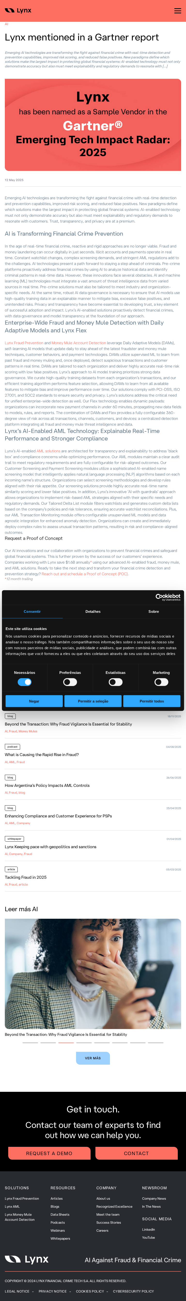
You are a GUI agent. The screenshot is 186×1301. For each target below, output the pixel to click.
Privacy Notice (53, 1291)
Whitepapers (60, 1238)
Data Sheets (60, 1214)
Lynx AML (12, 1206)
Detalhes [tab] (93, 611)
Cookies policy (90, 1291)
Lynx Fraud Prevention (24, 343)
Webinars (58, 1230)
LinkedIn (148, 1229)
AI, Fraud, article (16, 884)
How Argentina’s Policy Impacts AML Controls (47, 785)
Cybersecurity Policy (133, 1291)
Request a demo (49, 1153)
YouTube (148, 1237)
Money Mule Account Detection (79, 343)
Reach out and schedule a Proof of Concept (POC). (85, 574)
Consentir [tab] (32, 611)
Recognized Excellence (114, 1206)
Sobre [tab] (153, 611)
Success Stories (108, 1222)
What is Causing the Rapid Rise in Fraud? (42, 754)
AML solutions (49, 451)
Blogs (55, 1206)
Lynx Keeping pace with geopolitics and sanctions (50, 846)
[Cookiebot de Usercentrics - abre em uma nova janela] (159, 597)
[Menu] (177, 11)
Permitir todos (152, 701)
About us (103, 1198)
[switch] (70, 682)
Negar (34, 701)
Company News (154, 1198)
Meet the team (107, 1214)
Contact (136, 1153)
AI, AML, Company (17, 823)
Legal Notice (17, 1291)
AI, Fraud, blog (15, 792)
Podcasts (58, 1222)
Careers (102, 1230)
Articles (57, 1198)
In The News (151, 1206)
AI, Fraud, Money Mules (21, 731)
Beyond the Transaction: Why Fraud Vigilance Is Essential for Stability (68, 724)
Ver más (93, 1058)
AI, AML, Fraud (15, 762)
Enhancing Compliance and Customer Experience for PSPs (58, 816)
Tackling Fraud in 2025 (25, 877)
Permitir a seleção (93, 701)
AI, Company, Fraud (18, 853)
